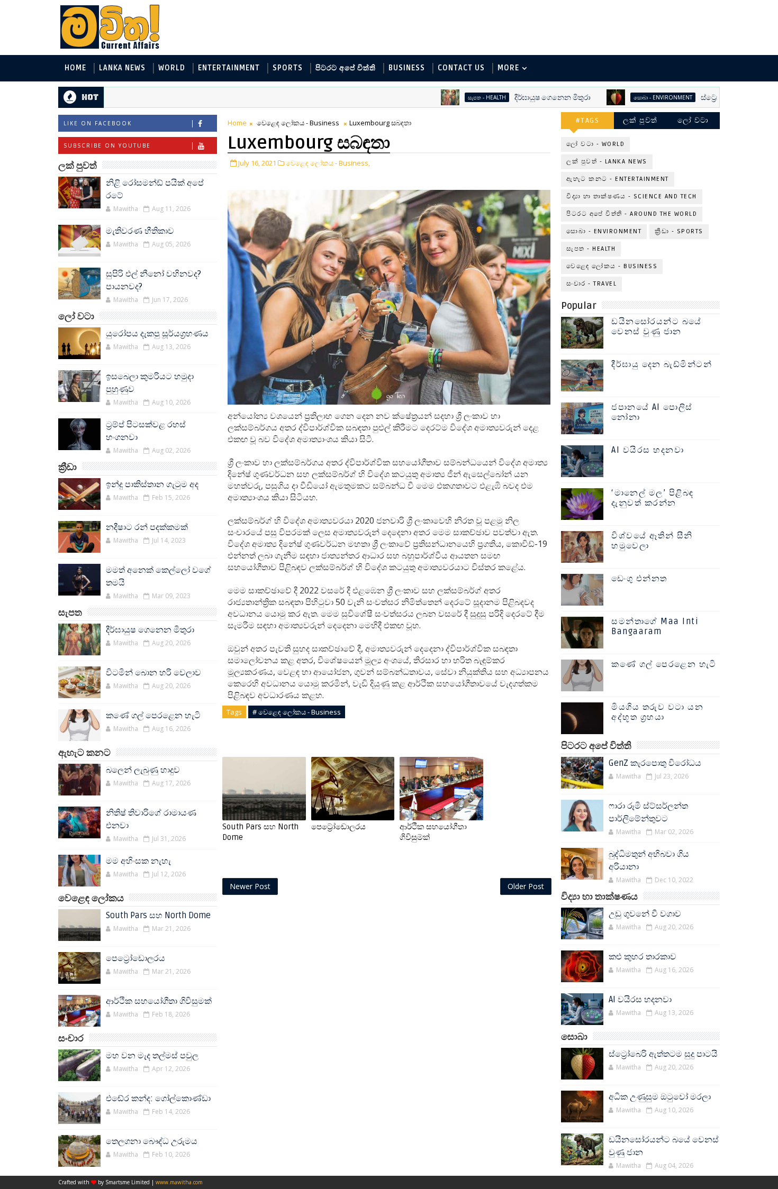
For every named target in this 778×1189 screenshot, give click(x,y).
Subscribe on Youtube (107, 145)
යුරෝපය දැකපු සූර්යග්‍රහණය (157, 333)
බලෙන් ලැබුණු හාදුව (143, 770)
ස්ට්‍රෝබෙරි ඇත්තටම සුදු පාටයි (714, 97)
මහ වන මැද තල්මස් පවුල (152, 1055)
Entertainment (229, 67)
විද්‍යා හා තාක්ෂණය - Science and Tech (631, 196)
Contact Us (461, 67)
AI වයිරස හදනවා (647, 450)
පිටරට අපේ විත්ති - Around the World (631, 214)
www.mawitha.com (179, 1182)
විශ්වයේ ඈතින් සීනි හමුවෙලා (652, 541)
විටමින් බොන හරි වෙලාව (153, 672)
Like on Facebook (98, 123)
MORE (508, 67)
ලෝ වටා (693, 120)
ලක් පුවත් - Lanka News (606, 162)
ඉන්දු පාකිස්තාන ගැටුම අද (152, 484)
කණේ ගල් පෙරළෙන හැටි (153, 715)
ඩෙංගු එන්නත (639, 578)
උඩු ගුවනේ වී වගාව (645, 914)
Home (75, 67)
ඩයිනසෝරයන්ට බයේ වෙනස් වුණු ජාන (656, 326)
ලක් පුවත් (640, 120)
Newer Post (250, 886)
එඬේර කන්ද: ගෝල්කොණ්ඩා (158, 1098)
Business (406, 67)
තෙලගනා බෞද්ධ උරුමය (151, 1141)
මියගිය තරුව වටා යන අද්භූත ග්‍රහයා (657, 712)
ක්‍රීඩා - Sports (679, 231)
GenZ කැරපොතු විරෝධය (655, 763)
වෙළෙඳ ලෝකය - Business (298, 122)
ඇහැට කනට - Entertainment (617, 179)
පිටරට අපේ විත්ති (345, 67)
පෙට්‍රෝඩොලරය (135, 958)
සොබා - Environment (629, 97)
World (171, 67)
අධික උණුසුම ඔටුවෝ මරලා (660, 1097)
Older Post (526, 886)
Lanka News (122, 67)
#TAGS (588, 120)
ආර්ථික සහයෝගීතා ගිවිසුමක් (159, 1001)
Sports (288, 67)
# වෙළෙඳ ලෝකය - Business (296, 712)
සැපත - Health (453, 97)
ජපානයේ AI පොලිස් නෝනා (652, 412)
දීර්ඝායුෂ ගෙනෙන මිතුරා (519, 97)
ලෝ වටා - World (595, 144)
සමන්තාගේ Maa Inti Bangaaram (655, 626)
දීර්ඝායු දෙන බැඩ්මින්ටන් (661, 364)
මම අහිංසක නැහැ (138, 861)
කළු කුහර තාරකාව (642, 957)
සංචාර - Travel (591, 284)
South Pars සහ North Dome (158, 915)
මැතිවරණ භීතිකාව (140, 231)
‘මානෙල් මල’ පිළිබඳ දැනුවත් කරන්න (652, 498)
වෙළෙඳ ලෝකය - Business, (328, 163)
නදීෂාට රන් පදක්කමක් (147, 527)
